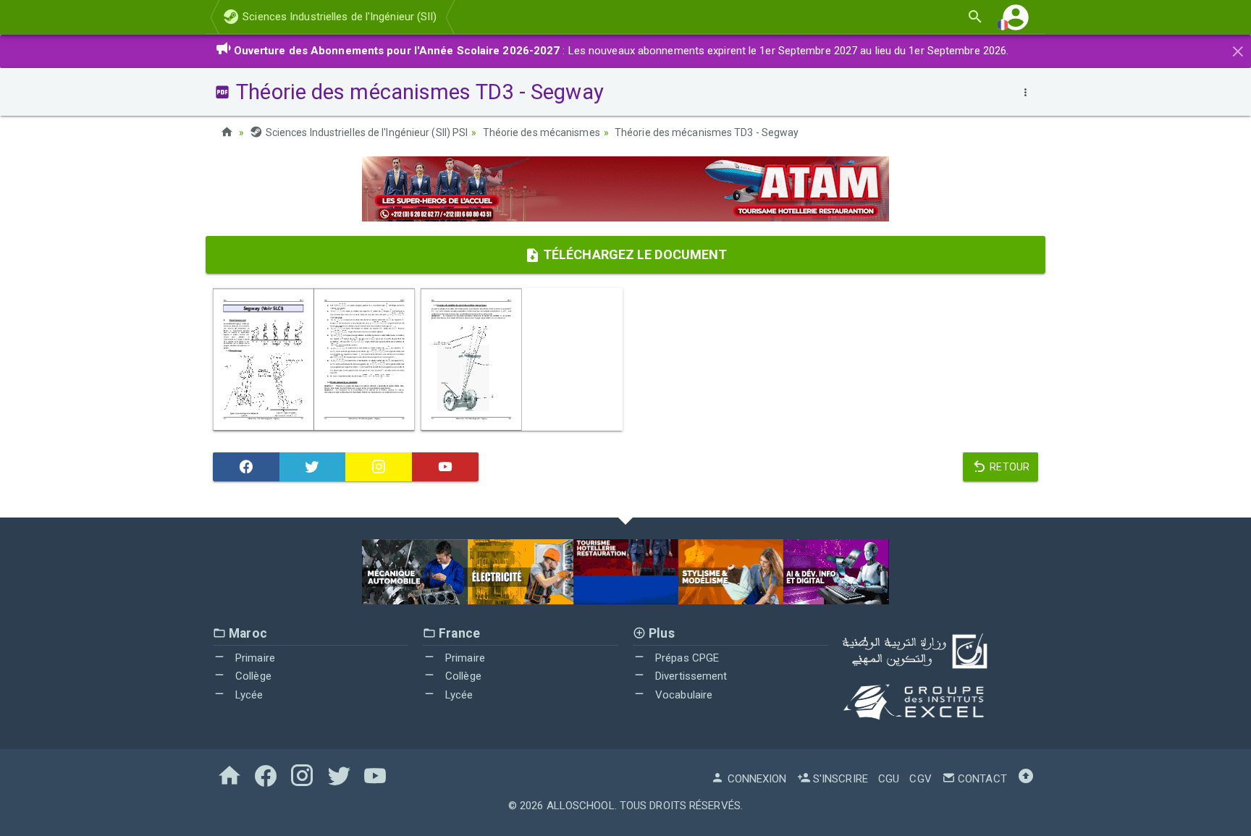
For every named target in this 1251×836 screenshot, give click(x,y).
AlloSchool (581, 805)
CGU (888, 778)
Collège (251, 676)
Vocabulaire (682, 694)
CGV (920, 778)
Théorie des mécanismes (541, 132)
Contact (981, 778)
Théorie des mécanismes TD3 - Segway (707, 132)
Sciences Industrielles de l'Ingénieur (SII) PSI (366, 132)
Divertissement (690, 676)
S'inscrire (839, 778)
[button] (1015, 17)
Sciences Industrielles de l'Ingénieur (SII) (338, 16)
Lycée (248, 694)
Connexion (755, 778)
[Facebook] (246, 466)
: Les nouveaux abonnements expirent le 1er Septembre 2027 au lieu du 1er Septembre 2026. (621, 50)
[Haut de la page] (1026, 778)
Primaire (253, 657)
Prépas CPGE (685, 657)
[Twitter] (312, 466)
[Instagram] (378, 466)
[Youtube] (445, 466)
